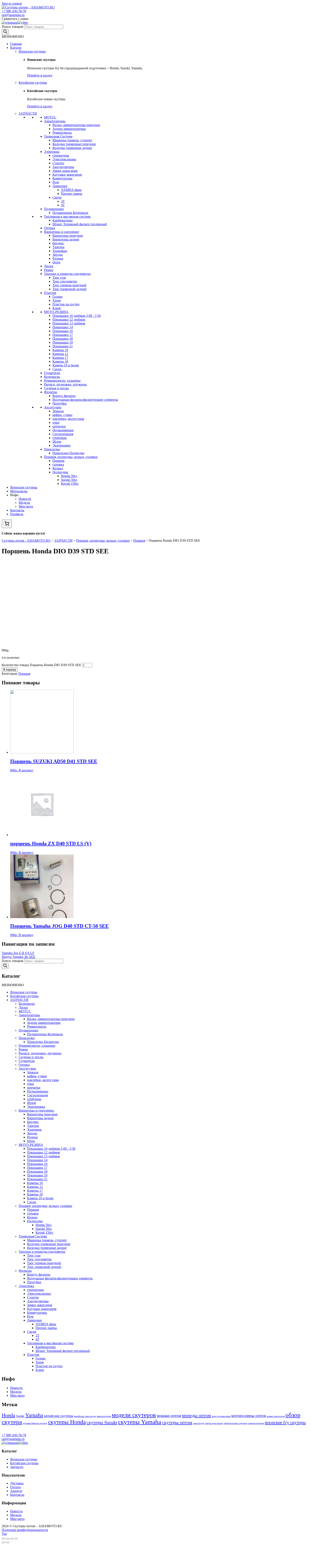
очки (55, 422)
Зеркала (58, 411)
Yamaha (34, 1415)
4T (63, 205)
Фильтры (50, 392)
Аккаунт (16, 1491)
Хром (56, 300)
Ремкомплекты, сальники (62, 380)
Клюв (56, 308)
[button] (13, 36)
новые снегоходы (276, 1416)
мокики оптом (169, 1415)
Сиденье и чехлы (56, 388)
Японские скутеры (32, 51)
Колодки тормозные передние (74, 144)
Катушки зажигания (67, 174)
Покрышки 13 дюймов (68, 323)
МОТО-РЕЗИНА (56, 312)
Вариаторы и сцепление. (36, 1110)
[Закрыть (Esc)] (3, 1538)
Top (4, 1533)
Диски (48, 266)
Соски (57, 369)
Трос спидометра (64, 281)
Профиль (16, 514)
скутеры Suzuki (102, 1422)
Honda (8, 1415)
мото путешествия (221, 1416)
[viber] (23, 22)
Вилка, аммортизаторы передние (76, 125)
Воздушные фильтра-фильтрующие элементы (85, 399)
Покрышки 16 (62, 331)
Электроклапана (64, 159)
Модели (24, 502)
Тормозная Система (58, 136)
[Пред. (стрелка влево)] (3, 1542)
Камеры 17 (60, 357)
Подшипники (54, 209)
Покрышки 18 (62, 338)
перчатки (59, 426)
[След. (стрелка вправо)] (7, 1542)
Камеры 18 (60, 361)
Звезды (57, 254)
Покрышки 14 (62, 327)
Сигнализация (62, 434)
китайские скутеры (58, 1416)
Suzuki (20, 1416)
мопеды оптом (196, 1415)
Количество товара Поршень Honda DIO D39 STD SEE (41, 665)
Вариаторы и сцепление (61, 232)
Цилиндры (60, 472)
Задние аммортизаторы (69, 129)
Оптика (49, 228)
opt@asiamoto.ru (13, 15)
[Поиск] (5, 32)
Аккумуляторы (63, 167)
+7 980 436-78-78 (14, 11)
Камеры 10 (60, 350)
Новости (25, 499)
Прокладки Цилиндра (68, 453)
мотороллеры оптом (248, 1415)
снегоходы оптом (214, 1423)
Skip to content (12, 3)
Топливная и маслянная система (67, 216)
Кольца (57, 468)
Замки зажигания (64, 171)
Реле (55, 182)
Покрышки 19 (62, 342)
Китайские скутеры (33, 82)
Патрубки (59, 403)
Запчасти (16, 1467)
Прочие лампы (71, 193)
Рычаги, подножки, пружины (65, 384)
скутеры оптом (177, 1422)
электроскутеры (256, 1423)
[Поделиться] (7, 1538)
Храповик (59, 251)
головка (58, 464)
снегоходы (198, 1423)
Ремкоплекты (62, 132)
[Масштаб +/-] (16, 1538)
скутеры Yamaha (139, 1421)
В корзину (9, 669)
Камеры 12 (60, 354)
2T (63, 201)
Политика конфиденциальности (25, 1530)
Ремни (48, 270)
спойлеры (59, 438)
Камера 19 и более (65, 365)
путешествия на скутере (35, 1423)
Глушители (52, 373)
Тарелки (58, 247)
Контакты (17, 510)
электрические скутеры (235, 1423)
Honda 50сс (69, 476)
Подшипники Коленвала (70, 212)
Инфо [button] (14, 495)
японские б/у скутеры (285, 1422)
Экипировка (61, 445)
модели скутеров (134, 1414)
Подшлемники (63, 430)
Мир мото (26, 506)
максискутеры (104, 1416)
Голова (57, 296)
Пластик (50, 293)
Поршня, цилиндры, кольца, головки (71, 457)
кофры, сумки (62, 415)
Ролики (57, 258)
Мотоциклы (19, 491)
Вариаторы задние (65, 239)
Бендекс (58, 243)
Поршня (58, 460)
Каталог (16, 47)
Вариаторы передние (67, 235)
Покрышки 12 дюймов (68, 319)
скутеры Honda (67, 1422)
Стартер (58, 163)
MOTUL (50, 117)
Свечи (57, 197)
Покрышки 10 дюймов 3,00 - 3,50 (76, 315)
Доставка (16, 1483)
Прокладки (52, 449)
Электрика (51, 151)
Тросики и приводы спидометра (67, 274)
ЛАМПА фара (71, 190)
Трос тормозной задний (69, 289)
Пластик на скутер (65, 304)
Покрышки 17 (62, 335)
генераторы (60, 155)
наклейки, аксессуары (68, 418)
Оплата (15, 1487)
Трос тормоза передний (69, 285)
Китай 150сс (70, 483)
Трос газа (59, 277)
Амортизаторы (54, 121)
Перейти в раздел (39, 75)
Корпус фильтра (64, 396)
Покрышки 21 (62, 346)
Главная (16, 44)
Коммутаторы (62, 178)
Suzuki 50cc (69, 480)
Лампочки (59, 186)
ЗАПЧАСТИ (28, 113)
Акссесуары (52, 407)
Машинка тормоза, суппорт (72, 140)
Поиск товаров (12, 26)
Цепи (56, 262)
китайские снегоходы (85, 1416)
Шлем (56, 441)
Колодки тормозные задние (72, 148)
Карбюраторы (62, 220)
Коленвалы (52, 377)
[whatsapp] (10, 22)
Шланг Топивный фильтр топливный (79, 224)
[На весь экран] (12, 1538)
